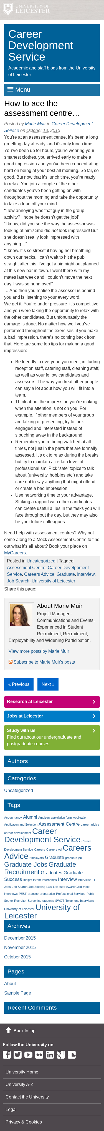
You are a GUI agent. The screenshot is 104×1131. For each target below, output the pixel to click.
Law (49, 886)
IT (94, 879)
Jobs (7, 886)
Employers (36, 858)
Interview (86, 574)
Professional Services (70, 893)
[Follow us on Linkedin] (51, 1053)
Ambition (44, 817)
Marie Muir (35, 123)
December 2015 (20, 938)
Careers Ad (54, 849)
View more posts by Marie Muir (39, 651)
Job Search (18, 581)
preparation (47, 893)
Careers (39, 849)
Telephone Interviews (79, 900)
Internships (49, 879)
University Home (22, 1072)
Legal (11, 1109)
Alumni (30, 817)
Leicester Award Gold (67, 886)
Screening (34, 900)
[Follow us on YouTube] (29, 1053)
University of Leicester (53, 581)
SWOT (59, 900)
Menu (22, 89)
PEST (23, 893)
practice (33, 893)
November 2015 (20, 947)
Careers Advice (39, 574)
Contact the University (27, 1097)
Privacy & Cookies (24, 1122)
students (48, 900)
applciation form (61, 817)
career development (17, 832)
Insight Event (32, 879)
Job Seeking (37, 886)
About (10, 983)
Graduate (66, 574)
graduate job (73, 858)
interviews (85, 879)
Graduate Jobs (25, 864)
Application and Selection (20, 824)
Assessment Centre (26, 567)
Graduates (51, 872)
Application (80, 817)
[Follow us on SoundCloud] (73, 1053)
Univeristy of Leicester (19, 909)
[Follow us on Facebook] (8, 1053)
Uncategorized (41, 561)
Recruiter (20, 900)
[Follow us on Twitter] (19, 1053)
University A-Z (19, 1084)
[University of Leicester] (25, 10)
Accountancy (13, 817)
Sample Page (17, 993)
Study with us (21, 730)
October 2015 (17, 957)
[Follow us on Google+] (62, 1053)
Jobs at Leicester (25, 716)
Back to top (24, 1030)
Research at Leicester (30, 701)
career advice (90, 824)
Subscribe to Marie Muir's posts (43, 662)
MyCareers (15, 552)
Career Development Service (42, 835)
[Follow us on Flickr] (40, 1053)
